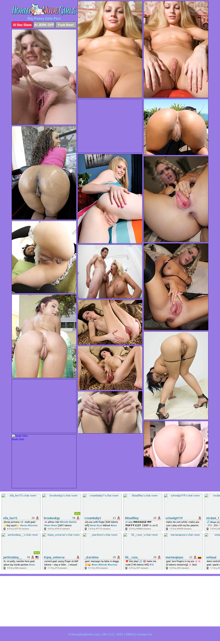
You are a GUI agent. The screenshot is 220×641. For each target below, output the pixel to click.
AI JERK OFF (44, 25)
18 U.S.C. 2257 (112, 634)
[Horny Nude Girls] (44, 9)
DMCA (130, 634)
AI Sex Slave (22, 25)
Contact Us (144, 634)
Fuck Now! (66, 25)
